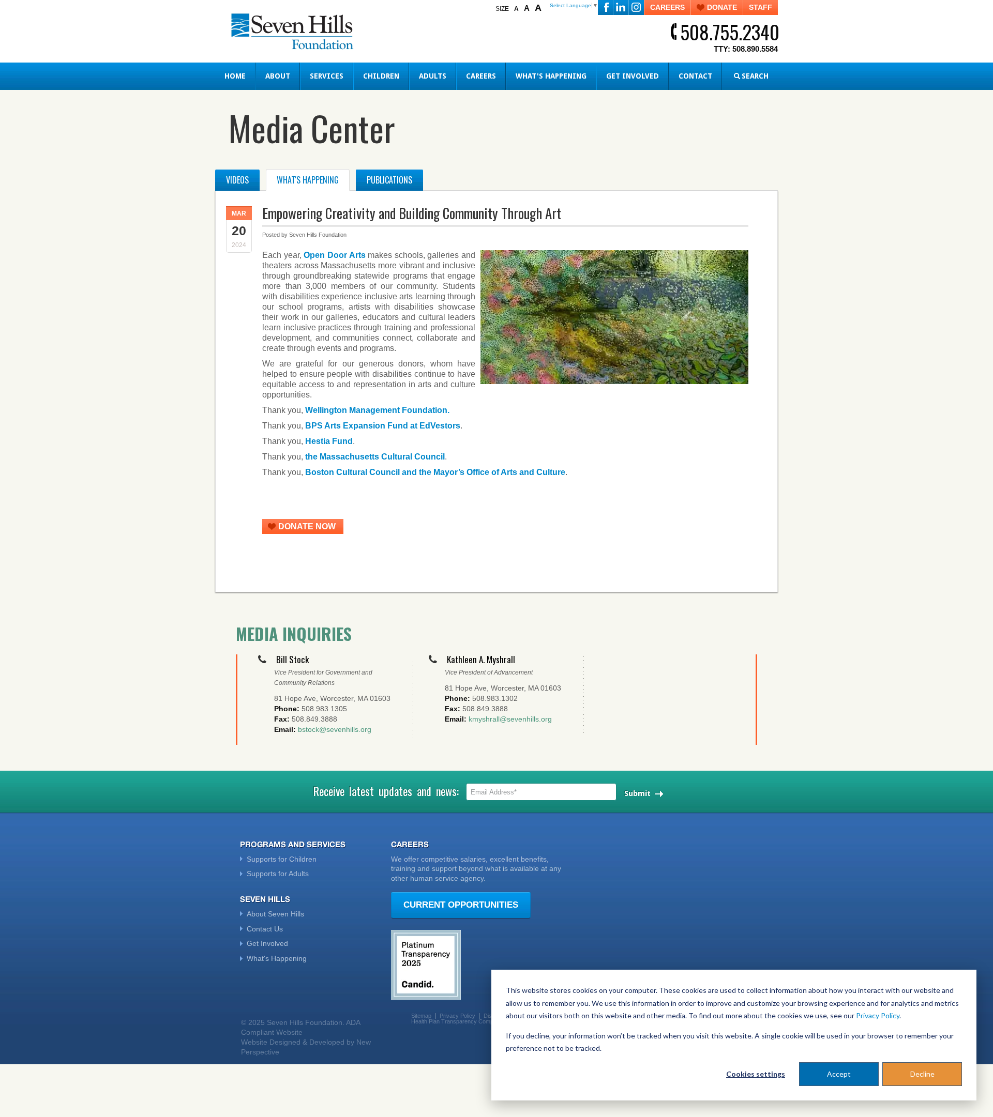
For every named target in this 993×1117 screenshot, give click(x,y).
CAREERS (667, 7)
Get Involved (632, 76)
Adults (432, 76)
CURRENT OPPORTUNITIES (460, 905)
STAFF (760, 7)
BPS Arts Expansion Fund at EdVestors (382, 425)
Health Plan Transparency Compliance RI (463, 1021)
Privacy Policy (877, 1015)
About (277, 76)
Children (381, 76)
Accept (839, 1073)
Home (235, 76)
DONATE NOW (307, 526)
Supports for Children (282, 859)
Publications (389, 180)
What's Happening (551, 76)
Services (326, 76)
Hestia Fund (329, 441)
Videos (237, 180)
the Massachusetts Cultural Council (375, 456)
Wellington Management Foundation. (377, 410)
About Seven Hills (275, 914)
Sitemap (421, 1016)
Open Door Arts (334, 255)
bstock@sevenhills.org (334, 729)
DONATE (722, 7)
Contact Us (265, 929)
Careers (481, 76)
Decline (922, 1073)
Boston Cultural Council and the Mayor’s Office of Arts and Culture (435, 472)
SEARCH (755, 76)
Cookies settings (755, 1073)
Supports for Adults (278, 873)
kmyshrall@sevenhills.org (510, 719)
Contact (695, 76)
